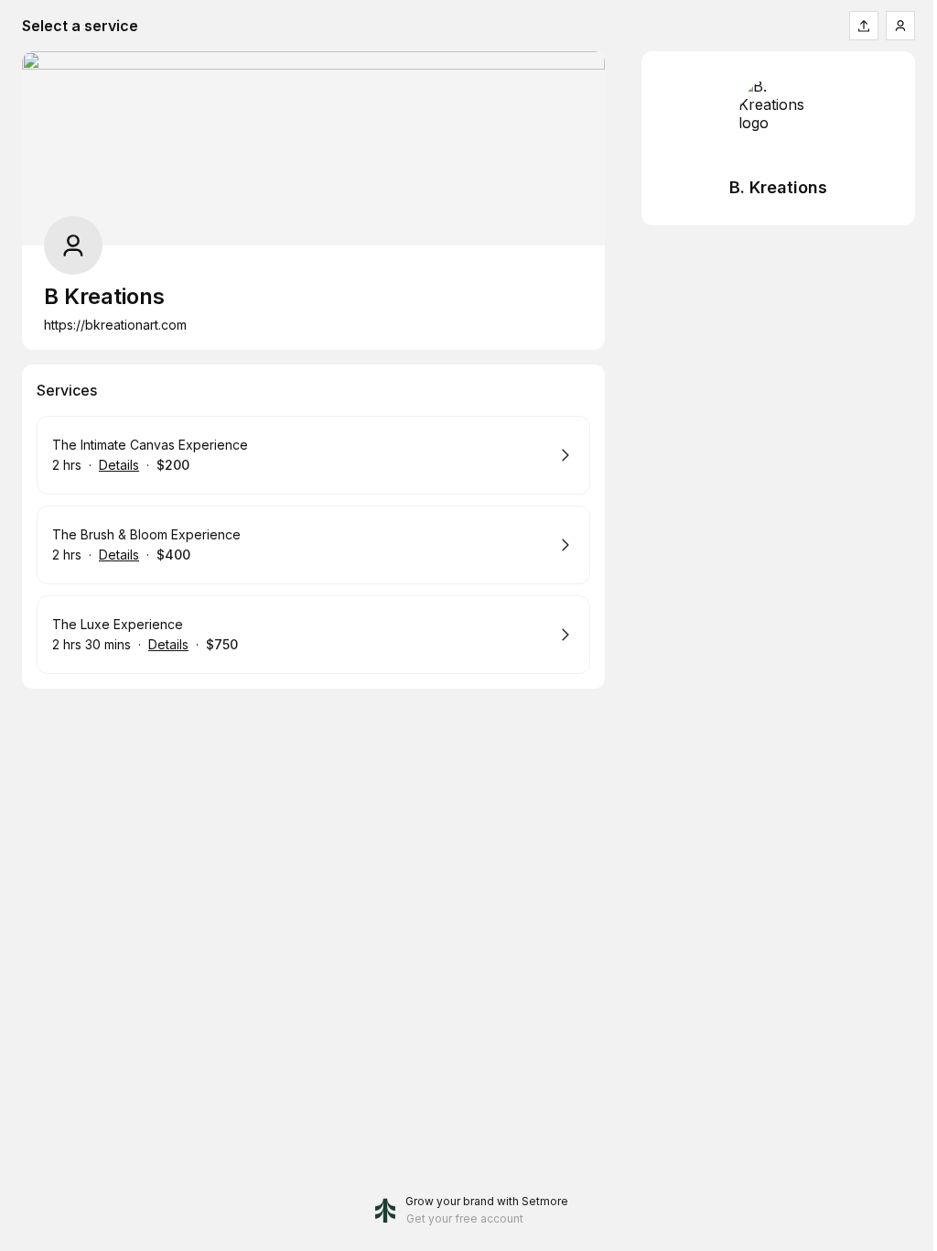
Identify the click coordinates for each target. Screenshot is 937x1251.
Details (119, 465)
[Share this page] (863, 25)
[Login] (900, 25)
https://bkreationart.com (115, 324)
